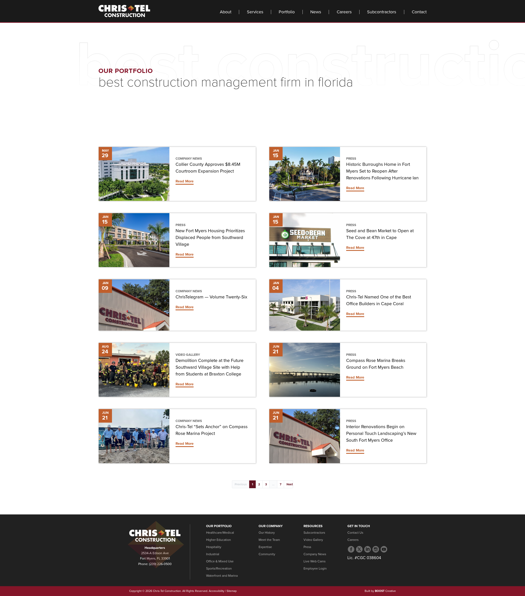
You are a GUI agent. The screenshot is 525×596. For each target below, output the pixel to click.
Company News (189, 159)
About (225, 12)
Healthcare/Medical (220, 533)
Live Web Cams (314, 561)
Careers (344, 12)
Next (289, 484)
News (315, 12)
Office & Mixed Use (220, 561)
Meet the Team (269, 540)
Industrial (212, 554)
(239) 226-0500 (160, 564)
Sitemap (232, 591)
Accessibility (216, 591)
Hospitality (213, 547)
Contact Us (355, 533)
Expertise (265, 547)
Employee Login (315, 568)
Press (351, 159)
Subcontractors (381, 12)
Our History (267, 533)
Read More (185, 181)
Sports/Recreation (219, 568)
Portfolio (287, 12)
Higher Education (218, 540)
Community (267, 554)
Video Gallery (188, 355)
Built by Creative (380, 591)
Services (255, 12)
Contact (419, 12)
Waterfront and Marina (222, 576)
